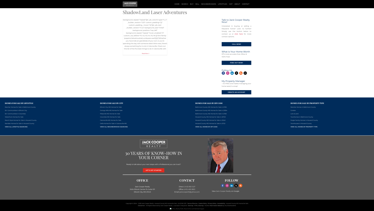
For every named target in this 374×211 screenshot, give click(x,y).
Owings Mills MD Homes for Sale (111, 110)
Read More (145, 53)
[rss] (240, 185)
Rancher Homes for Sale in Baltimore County (20, 107)
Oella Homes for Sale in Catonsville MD (113, 123)
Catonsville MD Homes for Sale (110, 120)
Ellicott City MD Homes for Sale (111, 107)
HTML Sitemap (199, 205)
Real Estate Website (216, 205)
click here (239, 34)
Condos (293, 110)
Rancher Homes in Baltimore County (303, 107)
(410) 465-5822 (189, 189)
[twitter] (236, 185)
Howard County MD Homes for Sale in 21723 (210, 123)
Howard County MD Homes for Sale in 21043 (210, 120)
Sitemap (190, 205)
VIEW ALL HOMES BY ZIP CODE (206, 127)
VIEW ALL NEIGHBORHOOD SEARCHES (114, 127)
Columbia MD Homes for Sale (110, 117)
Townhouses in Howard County (301, 123)
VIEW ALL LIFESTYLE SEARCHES (16, 127)
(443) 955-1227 (189, 187)
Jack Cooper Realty (223, 191)
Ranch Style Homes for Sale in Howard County (21, 120)
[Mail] (245, 73)
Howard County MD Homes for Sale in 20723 (210, 117)
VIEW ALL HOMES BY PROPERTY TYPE (304, 127)
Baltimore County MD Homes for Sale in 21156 (211, 114)
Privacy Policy (212, 203)
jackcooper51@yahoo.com (189, 192)
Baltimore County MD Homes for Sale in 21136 (211, 107)
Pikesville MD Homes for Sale (110, 114)
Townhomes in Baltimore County (302, 117)
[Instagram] (227, 73)
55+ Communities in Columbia (15, 114)
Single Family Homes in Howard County (304, 120)
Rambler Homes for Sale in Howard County (19, 123)
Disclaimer (141, 205)
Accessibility (221, 203)
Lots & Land (294, 114)
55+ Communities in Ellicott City (16, 110)
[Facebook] (223, 73)
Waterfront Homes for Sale (14, 117)
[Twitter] (236, 73)
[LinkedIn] (232, 73)
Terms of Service (192, 203)
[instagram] (227, 185)
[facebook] (222, 185)
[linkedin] (231, 185)
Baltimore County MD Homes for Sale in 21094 (211, 110)
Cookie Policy (202, 203)
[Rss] (241, 73)
